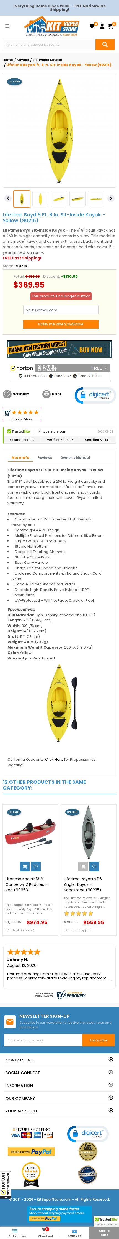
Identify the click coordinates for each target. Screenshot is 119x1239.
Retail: (19, 276)
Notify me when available (61, 324)
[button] (5, 1185)
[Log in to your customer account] (102, 26)
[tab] (20, 458)
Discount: (51, 276)
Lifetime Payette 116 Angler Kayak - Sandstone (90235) (83, 884)
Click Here (54, 759)
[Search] (105, 44)
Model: (9, 266)
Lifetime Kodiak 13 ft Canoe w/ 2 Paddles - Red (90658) (26, 884)
